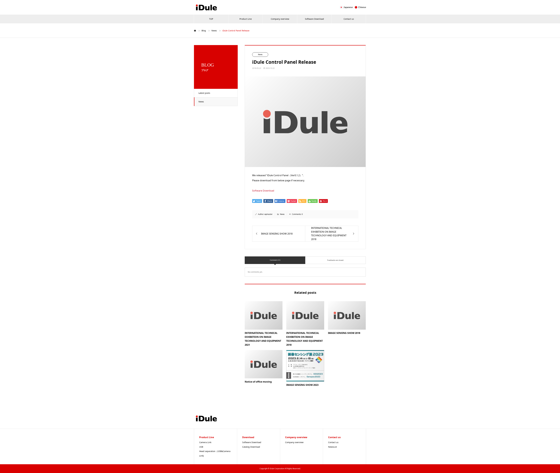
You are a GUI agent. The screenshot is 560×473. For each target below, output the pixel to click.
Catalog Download (251, 446)
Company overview (280, 19)
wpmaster (268, 214)
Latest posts (204, 93)
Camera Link (205, 442)
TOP (211, 19)
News (201, 101)
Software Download (314, 19)
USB (201, 446)
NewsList (332, 446)
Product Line (245, 19)
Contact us (349, 19)
